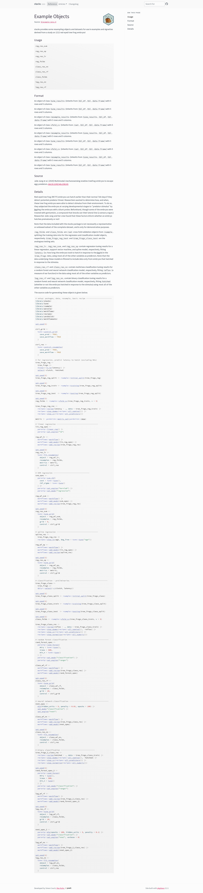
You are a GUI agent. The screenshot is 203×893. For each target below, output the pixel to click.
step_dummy (52, 411)
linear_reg (52, 429)
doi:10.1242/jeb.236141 (58, 184)
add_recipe (54, 445)
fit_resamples (51, 455)
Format (130, 20)
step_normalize (54, 634)
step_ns (51, 540)
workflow (53, 439)
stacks (37, 3)
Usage (130, 16)
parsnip (47, 309)
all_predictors (72, 414)
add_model (54, 442)
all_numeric (78, 634)
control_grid (50, 332)
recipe (50, 409)
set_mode (51, 491)
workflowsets (50, 319)
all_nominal (74, 411)
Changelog (73, 4)
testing (74, 393)
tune (46, 303)
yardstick (48, 316)
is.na (48, 368)
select (41, 370)
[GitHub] (167, 4)
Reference (52, 4)
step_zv (51, 414)
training (74, 386)
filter (41, 368)
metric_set (63, 419)
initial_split (77, 378)
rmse (83, 419)
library (39, 301)
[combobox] (154, 4)
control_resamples (53, 347)
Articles (62, 4)
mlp (39, 706)
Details (130, 28)
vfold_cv (63, 401)
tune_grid (48, 514)
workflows (48, 311)
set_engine (52, 432)
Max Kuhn (60, 888)
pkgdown (161, 888)
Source (130, 24)
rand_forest (53, 645)
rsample (47, 306)
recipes (47, 314)
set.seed (40, 324)
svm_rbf (51, 478)
